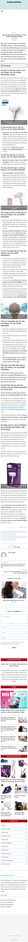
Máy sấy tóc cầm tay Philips (8, 534)
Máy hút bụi (14, 839)
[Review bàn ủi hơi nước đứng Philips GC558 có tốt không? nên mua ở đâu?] (14, 769)
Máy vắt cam (14, 850)
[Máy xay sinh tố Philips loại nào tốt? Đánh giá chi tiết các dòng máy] (22, 720)
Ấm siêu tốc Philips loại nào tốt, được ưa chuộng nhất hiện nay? (9, 748)
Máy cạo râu (14, 832)
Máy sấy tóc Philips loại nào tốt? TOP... (14, 600)
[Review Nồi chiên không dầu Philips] (21, 806)
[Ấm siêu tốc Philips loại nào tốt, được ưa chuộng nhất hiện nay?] (22, 749)
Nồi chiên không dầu (14, 860)
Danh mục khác (14, 829)
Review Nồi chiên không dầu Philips (19, 813)
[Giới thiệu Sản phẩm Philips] (21, 789)
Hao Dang (14, 38)
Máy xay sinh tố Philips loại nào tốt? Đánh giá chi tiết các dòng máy (8, 719)
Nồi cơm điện (14, 864)
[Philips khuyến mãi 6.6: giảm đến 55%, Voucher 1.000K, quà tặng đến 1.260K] (14, 700)
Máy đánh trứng (14, 836)
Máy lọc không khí (14, 843)
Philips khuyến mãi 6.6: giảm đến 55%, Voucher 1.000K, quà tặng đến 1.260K (13, 711)
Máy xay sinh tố (14, 853)
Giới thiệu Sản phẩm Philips (20, 796)
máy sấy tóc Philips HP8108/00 (8, 539)
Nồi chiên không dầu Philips (8, 900)
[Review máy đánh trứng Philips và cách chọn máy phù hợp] (7, 806)
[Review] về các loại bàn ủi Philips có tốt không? (6, 797)
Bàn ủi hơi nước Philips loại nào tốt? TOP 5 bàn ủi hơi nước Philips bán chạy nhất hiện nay (8, 739)
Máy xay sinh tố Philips (7, 902)
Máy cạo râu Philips (6, 906)
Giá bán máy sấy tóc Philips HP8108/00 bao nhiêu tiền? (14, 531)
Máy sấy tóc (14, 32)
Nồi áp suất (14, 857)
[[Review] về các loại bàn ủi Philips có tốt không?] (7, 789)
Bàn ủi (14, 825)
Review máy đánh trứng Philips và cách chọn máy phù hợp (6, 814)
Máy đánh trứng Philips (7, 904)
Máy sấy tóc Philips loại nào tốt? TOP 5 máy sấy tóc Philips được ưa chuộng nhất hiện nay (9, 729)
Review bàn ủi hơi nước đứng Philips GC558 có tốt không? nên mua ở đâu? (13, 780)
